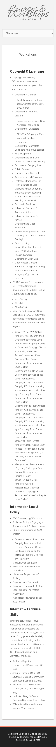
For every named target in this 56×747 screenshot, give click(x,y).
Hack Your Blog (20, 696)
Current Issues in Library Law (29, 539)
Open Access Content (26, 262)
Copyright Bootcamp (25, 340)
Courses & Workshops (28, 12)
